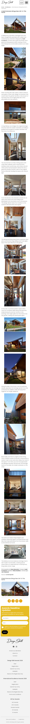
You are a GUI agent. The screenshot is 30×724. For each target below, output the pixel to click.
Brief (15, 664)
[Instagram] (16, 646)
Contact (15, 656)
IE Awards (15, 712)
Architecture (8, 7)
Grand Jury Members (15, 651)
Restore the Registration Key (15, 674)
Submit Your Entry (15, 669)
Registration (15, 666)
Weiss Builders (17, 571)
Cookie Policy (21, 719)
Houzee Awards (15, 707)
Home (2, 7)
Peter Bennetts (15, 569)
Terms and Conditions (15, 694)
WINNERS (15, 671)
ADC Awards (15, 705)
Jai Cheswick (5, 572)
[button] (21, 2)
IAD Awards (15, 702)
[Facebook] (13, 646)
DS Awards (15, 710)
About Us (15, 653)
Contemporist (9, 574)
